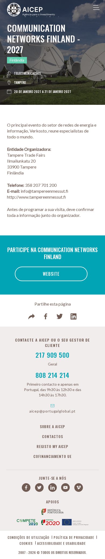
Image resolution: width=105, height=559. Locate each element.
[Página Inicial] (33, 11)
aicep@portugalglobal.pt (52, 411)
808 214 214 (52, 375)
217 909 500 (52, 354)
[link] (31, 316)
